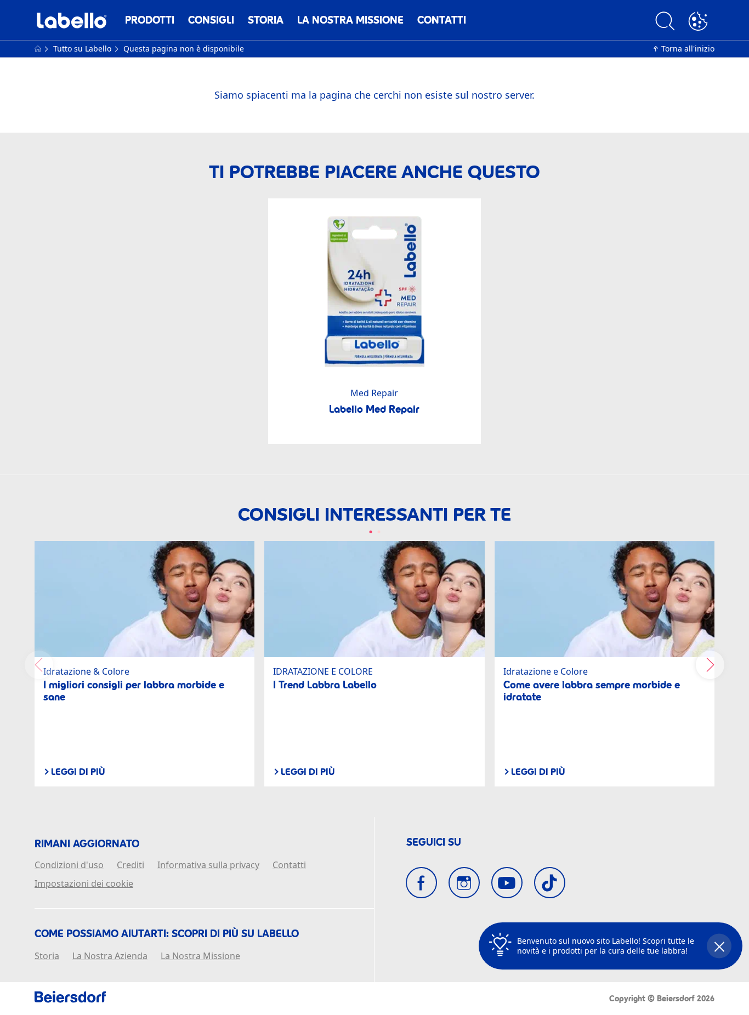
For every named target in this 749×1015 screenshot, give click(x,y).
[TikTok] (549, 882)
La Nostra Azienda (109, 956)
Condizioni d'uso (69, 865)
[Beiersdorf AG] (70, 998)
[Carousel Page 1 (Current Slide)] (370, 532)
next (710, 665)
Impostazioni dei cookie (84, 884)
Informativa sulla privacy (208, 865)
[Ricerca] (665, 23)
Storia (265, 20)
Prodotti (149, 20)
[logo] (72, 23)
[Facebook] (421, 882)
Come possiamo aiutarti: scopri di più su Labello (167, 934)
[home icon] (39, 48)
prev (39, 665)
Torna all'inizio (687, 48)
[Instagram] (464, 882)
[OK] (698, 23)
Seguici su (433, 842)
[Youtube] (507, 882)
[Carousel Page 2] (378, 532)
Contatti (441, 20)
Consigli (211, 20)
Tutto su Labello (83, 48)
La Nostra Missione (350, 20)
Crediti (130, 865)
